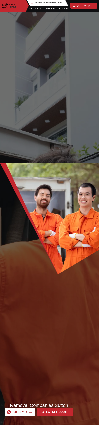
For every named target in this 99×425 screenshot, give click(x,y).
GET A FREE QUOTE (55, 411)
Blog (41, 8)
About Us (50, 8)
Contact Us (62, 8)
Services (33, 8)
